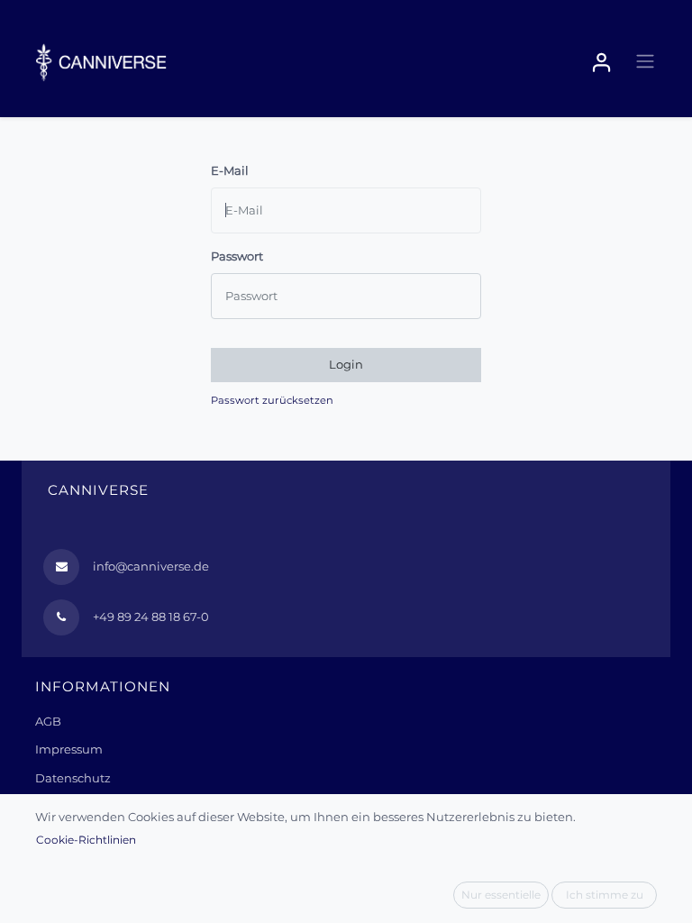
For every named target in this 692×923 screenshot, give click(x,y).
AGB (48, 721)
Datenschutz (73, 778)
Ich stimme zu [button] (604, 894)
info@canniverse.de (151, 566)
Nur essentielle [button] (501, 894)
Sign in (601, 63)
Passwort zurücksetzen (272, 400)
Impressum (69, 749)
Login (346, 364)
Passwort (237, 256)
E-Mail (230, 170)
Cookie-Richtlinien (86, 839)
